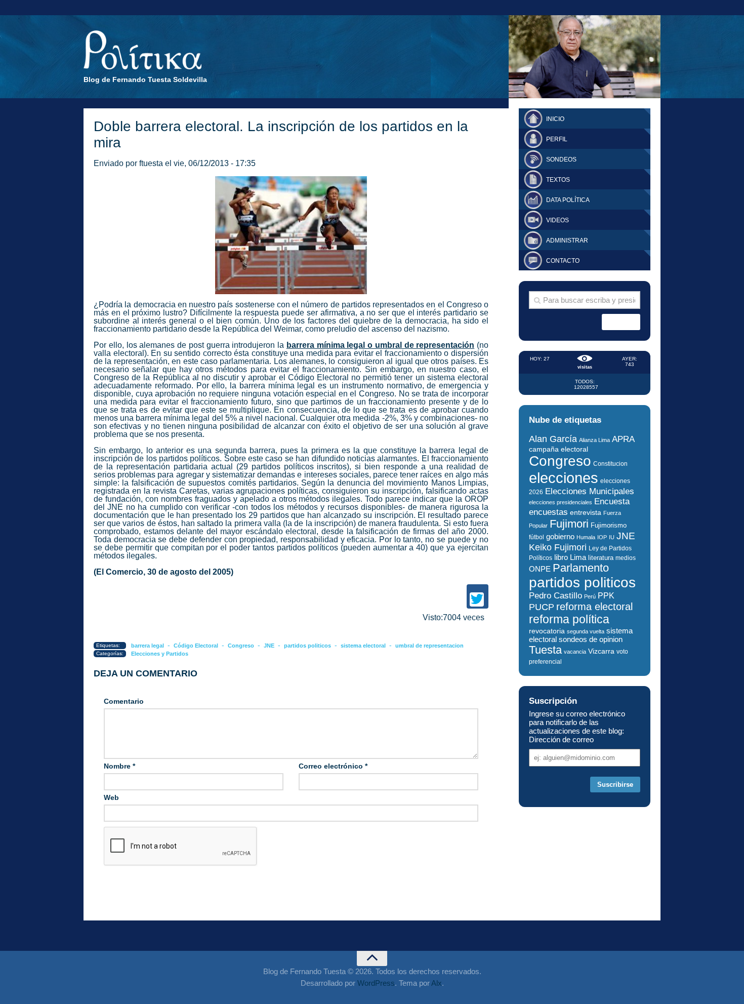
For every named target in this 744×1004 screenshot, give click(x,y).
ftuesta (151, 163)
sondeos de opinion (591, 639)
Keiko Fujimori (558, 547)
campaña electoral (558, 449)
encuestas (548, 512)
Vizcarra (601, 651)
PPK (606, 595)
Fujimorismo (609, 525)
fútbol (536, 537)
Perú (590, 596)
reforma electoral (594, 606)
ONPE (540, 569)
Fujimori (569, 523)
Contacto (563, 260)
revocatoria (547, 631)
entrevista (585, 512)
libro (561, 557)
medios (625, 557)
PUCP (541, 607)
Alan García (553, 439)
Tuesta (545, 650)
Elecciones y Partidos (159, 653)
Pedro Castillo (555, 595)
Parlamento (581, 567)
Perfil (556, 139)
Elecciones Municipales (589, 491)
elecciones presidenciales (560, 502)
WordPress (376, 983)
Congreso (241, 645)
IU (611, 537)
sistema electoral (363, 645)
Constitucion (610, 463)
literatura (600, 557)
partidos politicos (307, 645)
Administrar (567, 240)
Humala (585, 537)
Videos (557, 220)
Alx (436, 983)
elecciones (563, 477)
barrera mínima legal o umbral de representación (380, 345)
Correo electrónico (333, 766)
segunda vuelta (585, 631)
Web (111, 797)
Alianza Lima (594, 440)
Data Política (568, 200)
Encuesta (612, 501)
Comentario (124, 701)
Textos (558, 179)
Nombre (119, 766)
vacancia (575, 652)
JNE (269, 645)
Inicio (555, 119)
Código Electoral (196, 645)
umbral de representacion (429, 645)
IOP (602, 537)
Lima (578, 557)
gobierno (560, 536)
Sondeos (561, 159)
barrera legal (147, 645)
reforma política (569, 619)
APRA (623, 439)
